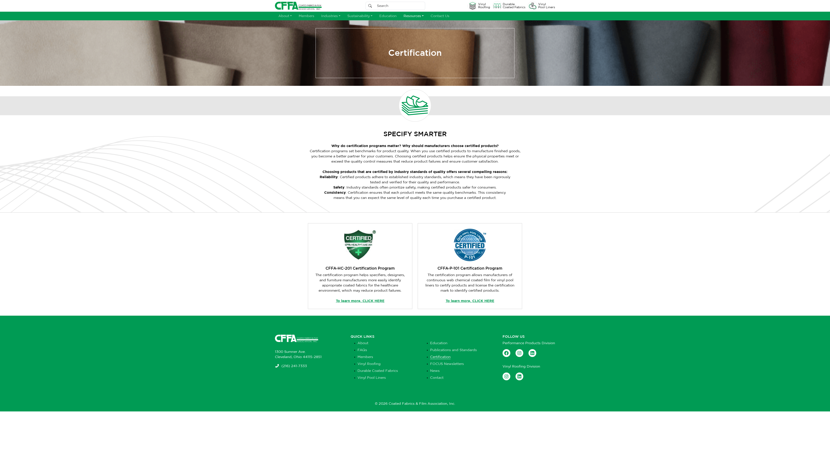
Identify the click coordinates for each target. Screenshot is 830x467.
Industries (329, 16)
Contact (437, 377)
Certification (440, 357)
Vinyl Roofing (369, 364)
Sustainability (358, 16)
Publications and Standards (453, 350)
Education (388, 16)
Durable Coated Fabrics (378, 371)
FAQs (362, 350)
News (435, 371)
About (283, 16)
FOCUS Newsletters (447, 364)
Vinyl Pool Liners (372, 377)
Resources (412, 16)
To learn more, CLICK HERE (360, 301)
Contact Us (440, 16)
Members (306, 16)
